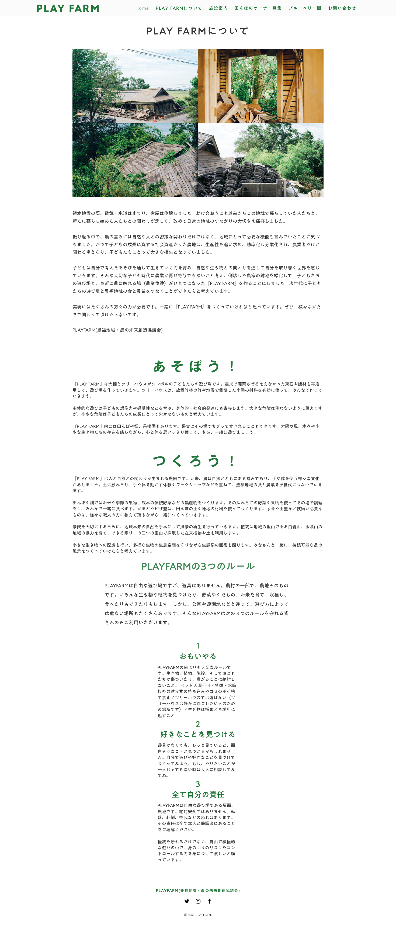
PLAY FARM (68, 8)
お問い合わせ (342, 8)
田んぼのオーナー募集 (258, 8)
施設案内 (218, 8)
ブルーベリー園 (304, 8)
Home (142, 8)
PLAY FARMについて (179, 8)
